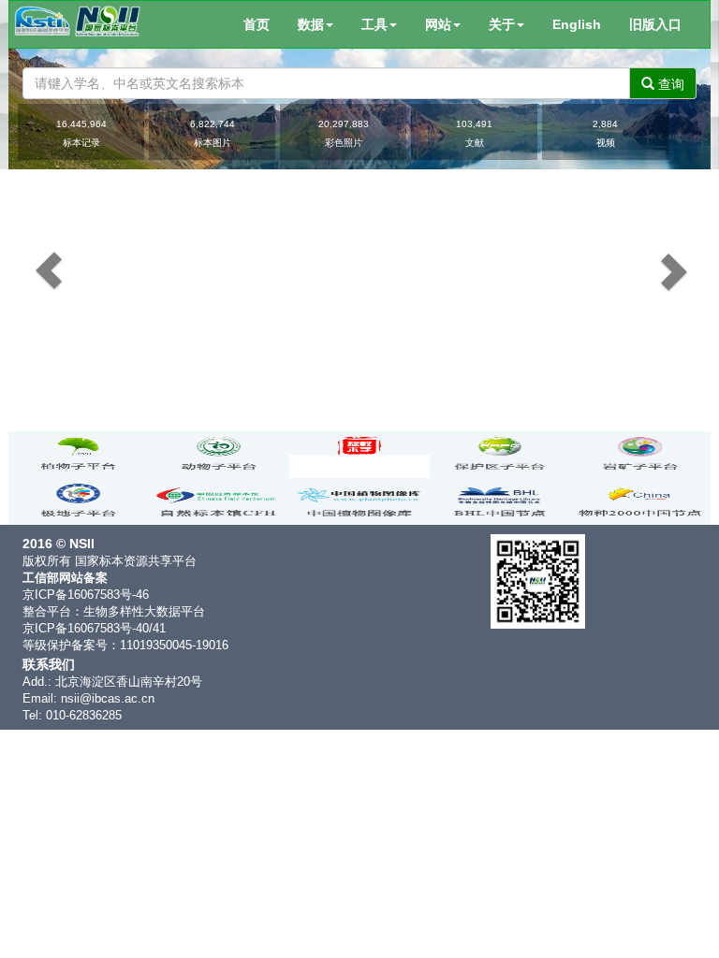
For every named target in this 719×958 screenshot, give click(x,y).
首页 (256, 24)
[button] (29, 253)
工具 (374, 24)
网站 (438, 24)
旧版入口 (655, 24)
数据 (311, 24)
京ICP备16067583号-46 (85, 595)
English (576, 24)
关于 (502, 24)
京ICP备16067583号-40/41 (94, 628)
